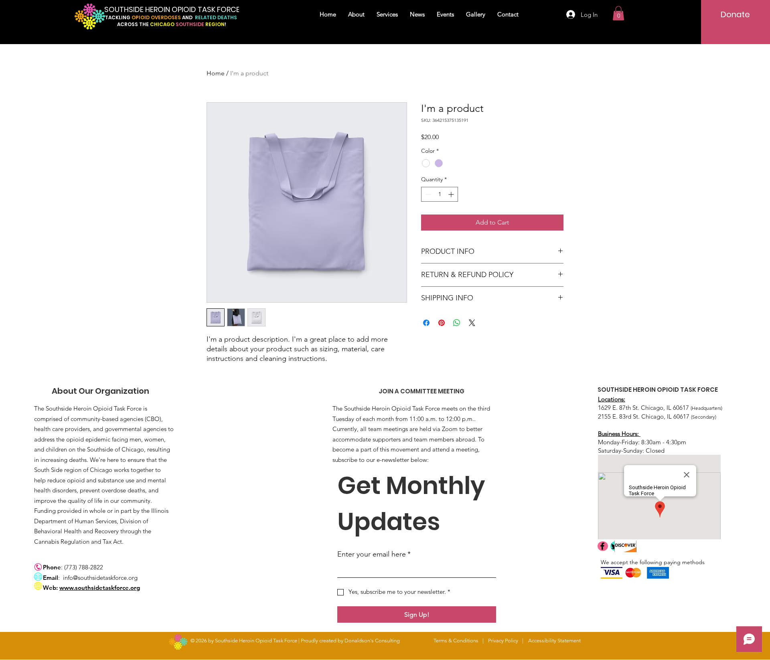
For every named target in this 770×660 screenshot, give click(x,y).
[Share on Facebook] (426, 323)
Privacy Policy (503, 641)
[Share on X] (472, 323)
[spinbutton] (439, 194)
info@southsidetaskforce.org (100, 577)
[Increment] (452, 194)
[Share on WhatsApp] (457, 323)
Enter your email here (374, 554)
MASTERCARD (634, 572)
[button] (618, 13)
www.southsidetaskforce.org (99, 587)
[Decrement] (427, 194)
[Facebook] (602, 546)
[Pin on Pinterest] (441, 323)
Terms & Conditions (456, 641)
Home (216, 73)
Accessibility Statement (554, 641)
